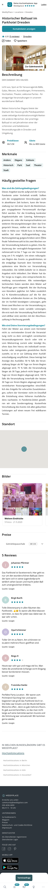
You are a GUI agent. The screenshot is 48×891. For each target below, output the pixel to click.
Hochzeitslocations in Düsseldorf (17, 775)
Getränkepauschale (21, 543)
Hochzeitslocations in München (16, 765)
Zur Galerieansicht (34, 66)
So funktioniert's (9, 817)
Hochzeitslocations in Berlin (15, 760)
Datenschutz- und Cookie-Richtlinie (17, 825)
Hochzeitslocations (13, 753)
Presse (5, 822)
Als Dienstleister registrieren (14, 837)
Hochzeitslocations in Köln (14, 770)
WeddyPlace (7, 12)
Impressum (7, 828)
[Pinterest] (15, 849)
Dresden (29, 12)
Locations (19, 12)
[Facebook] (3, 849)
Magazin (5, 820)
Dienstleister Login (10, 839)
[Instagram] (9, 849)
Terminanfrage (24, 878)
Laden (43, 4)
